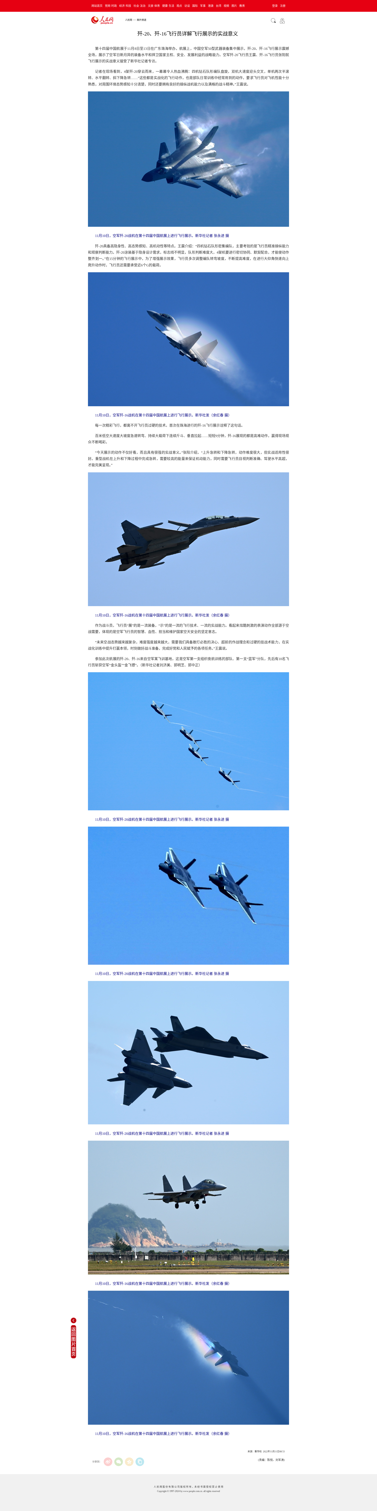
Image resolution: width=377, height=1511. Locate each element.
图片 (234, 5)
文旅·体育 (154, 5)
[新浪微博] (108, 1461)
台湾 (218, 5)
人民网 (128, 20)
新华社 (258, 1451)
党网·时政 (111, 5)
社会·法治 (139, 5)
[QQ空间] (129, 1461)
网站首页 (97, 5)
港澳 (210, 5)
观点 (179, 5)
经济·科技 (125, 5)
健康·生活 (168, 5)
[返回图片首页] (73, 1357)
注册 (282, 5)
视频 (226, 5)
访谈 (187, 5)
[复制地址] (139, 1461)
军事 (203, 5)
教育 (242, 5)
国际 (195, 5)
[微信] (118, 1461)
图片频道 (141, 20)
